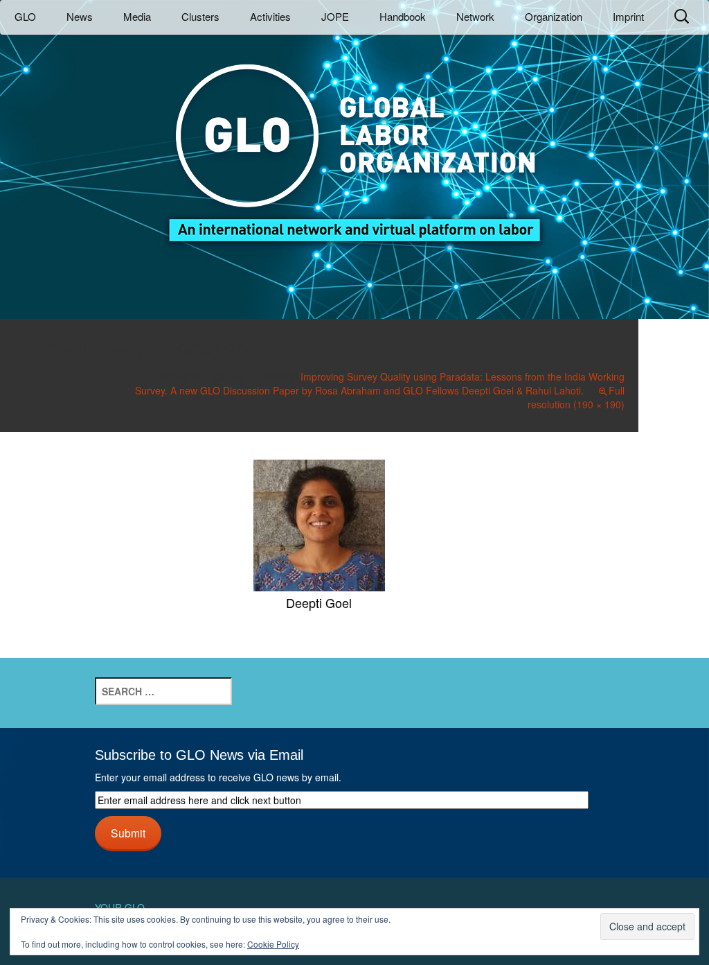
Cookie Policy (273, 944)
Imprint (628, 16)
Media (137, 16)
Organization (553, 16)
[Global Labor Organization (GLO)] (354, 142)
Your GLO (120, 907)
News (79, 16)
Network (475, 16)
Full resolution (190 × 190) (576, 397)
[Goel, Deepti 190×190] (319, 523)
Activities (270, 16)
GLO (25, 16)
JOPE (335, 16)
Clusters (200, 16)
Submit (128, 832)
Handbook (402, 16)
